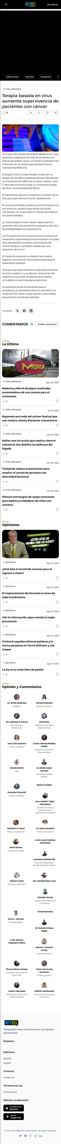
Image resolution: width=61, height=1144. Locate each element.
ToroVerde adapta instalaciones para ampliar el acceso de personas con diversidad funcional (26, 472)
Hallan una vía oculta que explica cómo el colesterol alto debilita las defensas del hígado (29, 444)
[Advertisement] (30, 41)
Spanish (7, 1058)
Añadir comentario (47, 324)
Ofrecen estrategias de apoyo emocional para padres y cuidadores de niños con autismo (28, 500)
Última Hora (12, 77)
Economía (46, 77)
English (7, 1063)
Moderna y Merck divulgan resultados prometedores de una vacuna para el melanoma (26, 392)
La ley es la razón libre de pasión (23, 669)
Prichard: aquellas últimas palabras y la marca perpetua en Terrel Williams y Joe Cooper (28, 645)
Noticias (30, 77)
